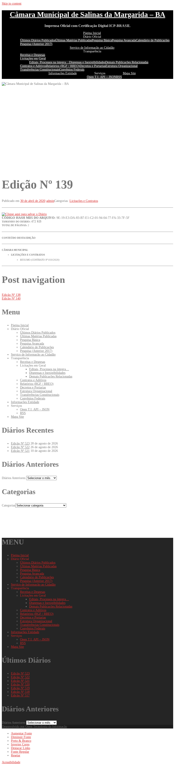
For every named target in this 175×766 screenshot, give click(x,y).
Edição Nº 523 (20, 443)
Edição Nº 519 (20, 688)
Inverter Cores (20, 744)
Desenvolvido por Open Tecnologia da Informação (34, 726)
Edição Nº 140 (11, 298)
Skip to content (11, 3)
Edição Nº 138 (11, 295)
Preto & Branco (21, 740)
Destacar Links (20, 748)
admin (50, 201)
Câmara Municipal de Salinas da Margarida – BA (87, 14)
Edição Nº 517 (20, 695)
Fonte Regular (20, 751)
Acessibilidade (11, 762)
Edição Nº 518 (20, 692)
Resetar (15, 755)
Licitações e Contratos (83, 201)
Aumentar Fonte (21, 733)
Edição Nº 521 (20, 451)
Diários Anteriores (13, 478)
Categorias (8, 505)
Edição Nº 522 (20, 447)
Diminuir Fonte (21, 737)
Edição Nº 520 (20, 684)
